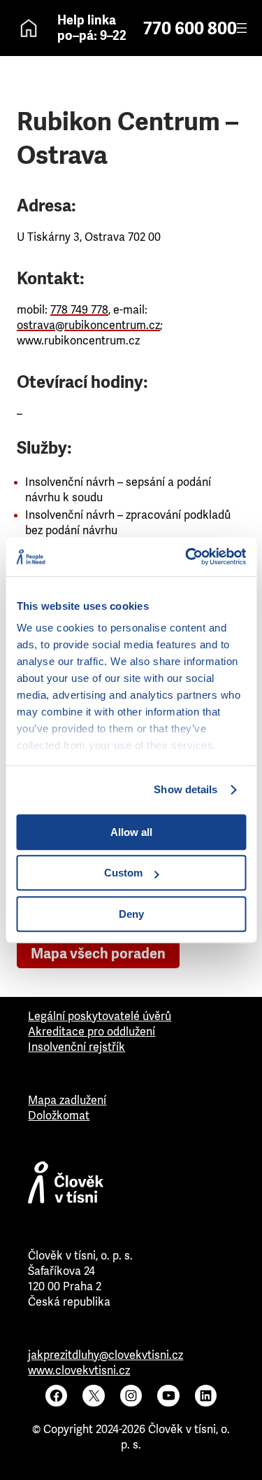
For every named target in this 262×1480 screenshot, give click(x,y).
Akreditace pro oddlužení (91, 1031)
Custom (123, 873)
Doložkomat (58, 1115)
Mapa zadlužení (67, 1100)
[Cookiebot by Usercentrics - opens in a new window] (186, 556)
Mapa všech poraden (98, 953)
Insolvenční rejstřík (76, 1047)
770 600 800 (190, 29)
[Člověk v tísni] (130, 1185)
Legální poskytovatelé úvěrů (99, 1016)
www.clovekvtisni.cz (79, 1370)
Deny (131, 914)
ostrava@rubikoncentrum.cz (88, 325)
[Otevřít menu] (241, 28)
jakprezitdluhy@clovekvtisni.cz (105, 1355)
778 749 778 (79, 309)
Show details (185, 789)
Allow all (131, 832)
